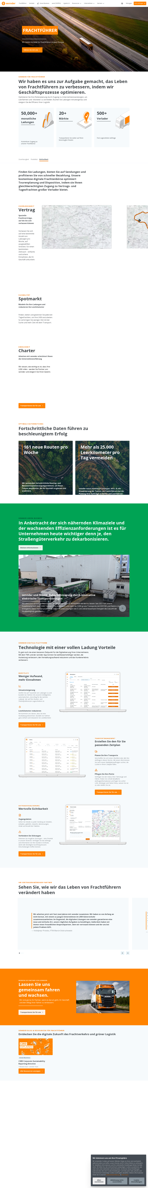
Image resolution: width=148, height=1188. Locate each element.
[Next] (127, 953)
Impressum (125, 1175)
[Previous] (122, 953)
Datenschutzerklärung (113, 1175)
